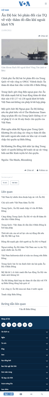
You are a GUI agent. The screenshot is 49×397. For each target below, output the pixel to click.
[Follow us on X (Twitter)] (9, 325)
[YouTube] (20, 394)
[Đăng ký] (30, 325)
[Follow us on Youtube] (14, 325)
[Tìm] (42, 394)
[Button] (43, 36)
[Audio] (31, 394)
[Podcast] (25, 325)
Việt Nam (5, 10)
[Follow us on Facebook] (3, 325)
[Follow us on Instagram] (19, 325)
